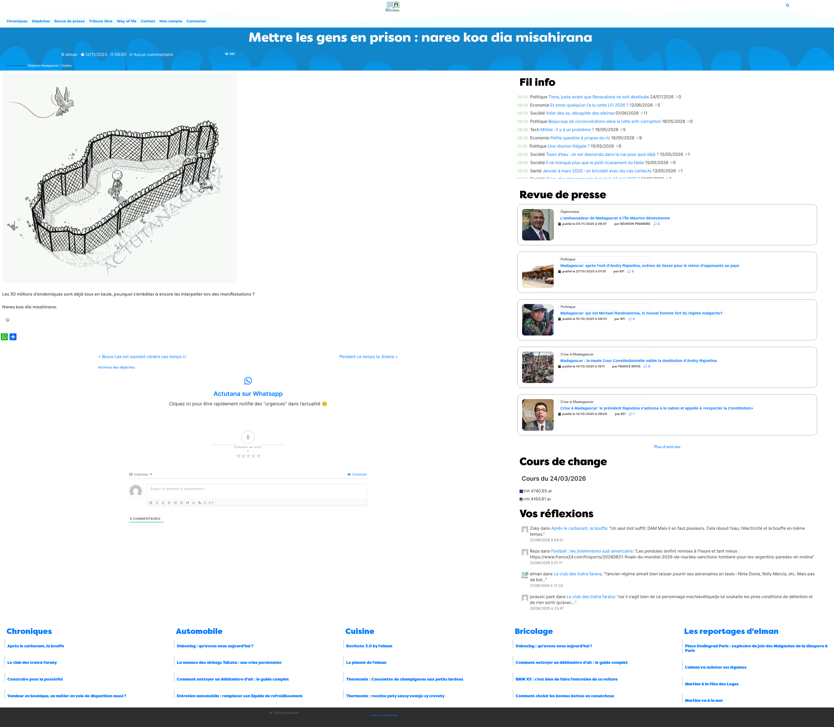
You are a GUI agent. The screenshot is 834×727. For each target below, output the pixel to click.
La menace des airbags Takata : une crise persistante (229, 662)
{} (205, 502)
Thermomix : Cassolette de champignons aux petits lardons (404, 679)
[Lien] (200, 502)
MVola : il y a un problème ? (567, 129)
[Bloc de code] (193, 502)
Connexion (196, 21)
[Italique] (157, 502)
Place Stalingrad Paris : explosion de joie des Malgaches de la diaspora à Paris (756, 648)
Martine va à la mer (704, 700)
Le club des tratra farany (578, 573)
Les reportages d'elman (731, 631)
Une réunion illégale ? (569, 146)
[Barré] (169, 502)
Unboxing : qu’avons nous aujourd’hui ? (215, 646)
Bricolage (534, 631)
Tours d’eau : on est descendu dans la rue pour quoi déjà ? (602, 154)
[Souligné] (163, 502)
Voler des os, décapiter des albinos (580, 113)
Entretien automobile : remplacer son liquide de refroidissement (240, 696)
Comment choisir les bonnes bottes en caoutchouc (565, 696)
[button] (667, 447)
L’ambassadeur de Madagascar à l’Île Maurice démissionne (615, 218)
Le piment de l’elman (366, 662)
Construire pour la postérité (35, 679)
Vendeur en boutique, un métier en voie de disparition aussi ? (66, 696)
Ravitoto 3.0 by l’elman (369, 646)
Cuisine (359, 631)
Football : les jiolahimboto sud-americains (592, 551)
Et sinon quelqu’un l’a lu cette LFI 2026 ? (589, 105)
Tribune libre (101, 21)
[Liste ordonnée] (175, 502)
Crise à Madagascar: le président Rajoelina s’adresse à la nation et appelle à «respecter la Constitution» (656, 408)
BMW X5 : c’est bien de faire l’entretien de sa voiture (567, 679)
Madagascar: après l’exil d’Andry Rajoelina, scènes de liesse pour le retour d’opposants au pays (649, 265)
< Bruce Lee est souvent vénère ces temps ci (142, 356)
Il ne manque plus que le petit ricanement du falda (595, 162)
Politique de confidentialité (384, 715)
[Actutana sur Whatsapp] (248, 381)
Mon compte (170, 21)
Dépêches (41, 21)
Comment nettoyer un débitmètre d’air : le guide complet (233, 679)
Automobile (199, 631)
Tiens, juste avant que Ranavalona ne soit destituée (598, 96)
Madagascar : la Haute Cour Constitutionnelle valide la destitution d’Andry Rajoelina (638, 361)
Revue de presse (69, 21)
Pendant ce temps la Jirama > (368, 356)
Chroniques (17, 21)
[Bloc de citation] (187, 502)
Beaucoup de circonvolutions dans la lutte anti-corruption (604, 121)
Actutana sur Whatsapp (248, 393)
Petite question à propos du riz (580, 137)
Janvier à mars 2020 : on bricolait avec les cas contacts (597, 170)
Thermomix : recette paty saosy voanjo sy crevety (395, 696)
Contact (148, 21)
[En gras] (151, 502)
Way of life (126, 21)
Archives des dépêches (116, 367)
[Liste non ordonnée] (181, 502)
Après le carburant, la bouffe (579, 528)
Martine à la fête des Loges (712, 684)
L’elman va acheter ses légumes (715, 667)
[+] (211, 502)
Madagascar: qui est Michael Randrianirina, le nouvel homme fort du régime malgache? (641, 313)
